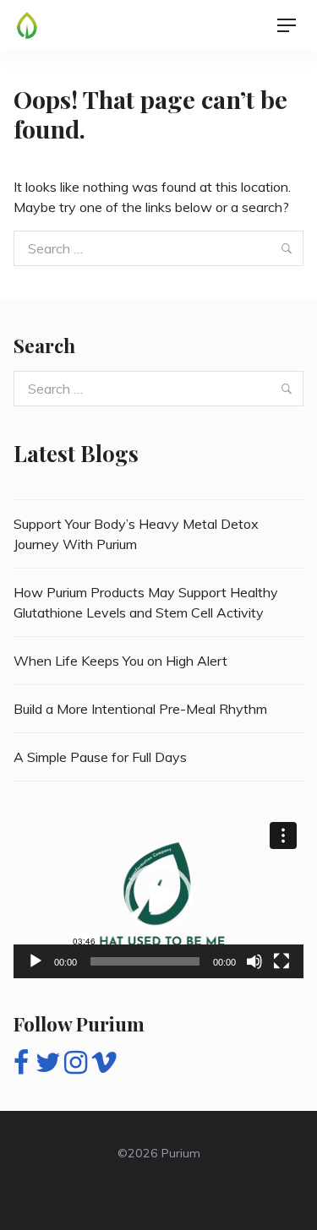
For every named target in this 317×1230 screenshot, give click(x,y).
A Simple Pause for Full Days (100, 756)
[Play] (35, 961)
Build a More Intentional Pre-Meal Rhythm (140, 708)
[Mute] (254, 961)
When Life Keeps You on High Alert (120, 660)
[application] (158, 896)
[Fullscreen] (281, 961)
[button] (159, 897)
